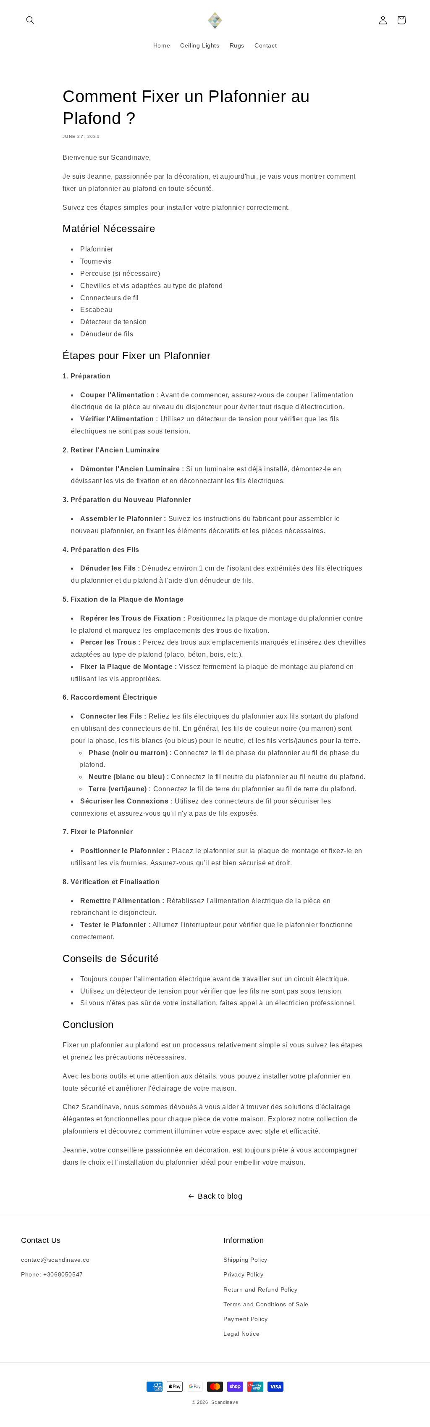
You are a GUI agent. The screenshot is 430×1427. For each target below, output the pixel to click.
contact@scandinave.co (55, 1259)
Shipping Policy (245, 1259)
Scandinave (224, 1402)
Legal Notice (241, 1333)
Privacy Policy (243, 1274)
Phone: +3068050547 (52, 1274)
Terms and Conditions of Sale (266, 1304)
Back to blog (220, 1196)
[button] (30, 20)
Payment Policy (245, 1319)
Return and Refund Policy (260, 1289)
